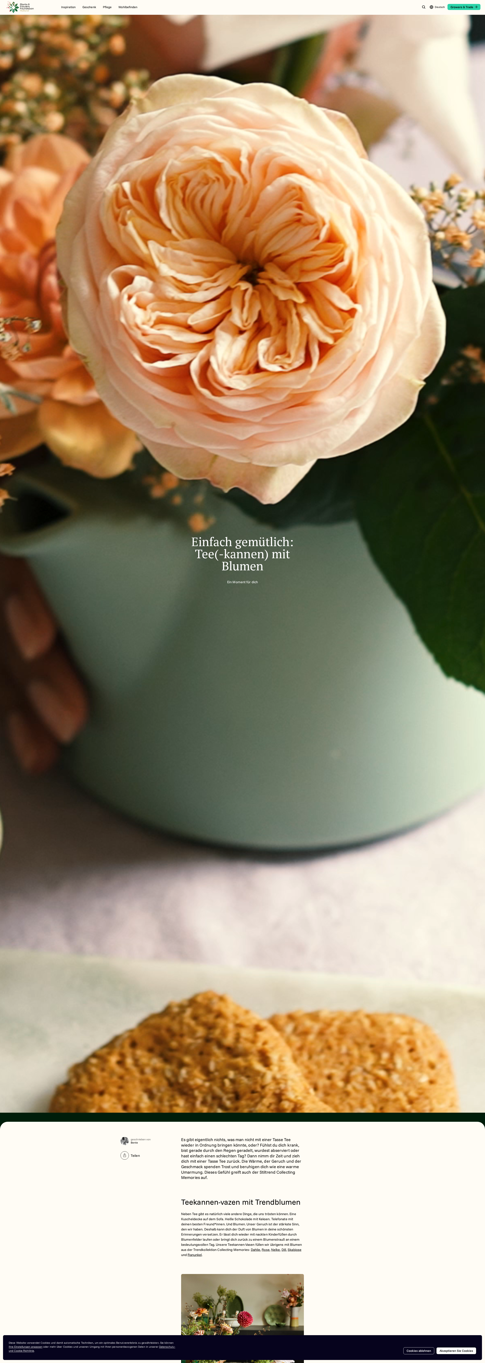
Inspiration (68, 7)
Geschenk (89, 7)
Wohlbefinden (127, 7)
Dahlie (255, 1249)
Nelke (275, 1249)
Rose (265, 1249)
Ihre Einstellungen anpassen (25, 1346)
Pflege (107, 7)
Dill (284, 1249)
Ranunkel (195, 1255)
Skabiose (294, 1249)
